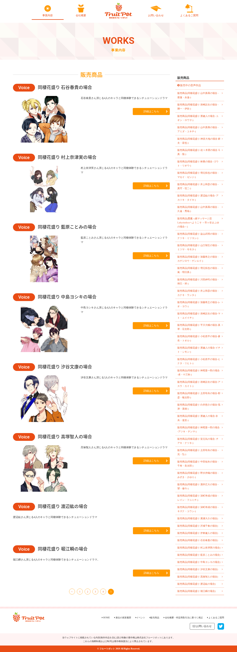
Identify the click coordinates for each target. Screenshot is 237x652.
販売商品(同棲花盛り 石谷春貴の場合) (197, 540)
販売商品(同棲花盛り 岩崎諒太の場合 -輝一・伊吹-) (197, 106)
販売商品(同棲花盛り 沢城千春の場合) (197, 525)
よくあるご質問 (189, 15)
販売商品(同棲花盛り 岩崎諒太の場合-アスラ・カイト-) (198, 384)
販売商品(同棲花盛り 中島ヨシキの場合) (198, 562)
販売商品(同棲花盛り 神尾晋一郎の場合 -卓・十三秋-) (198, 372)
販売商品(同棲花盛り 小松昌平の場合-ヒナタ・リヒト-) (198, 361)
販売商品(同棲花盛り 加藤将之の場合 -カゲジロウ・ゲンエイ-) (197, 258)
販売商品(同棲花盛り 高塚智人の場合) (197, 576)
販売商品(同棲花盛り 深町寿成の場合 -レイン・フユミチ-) (197, 497)
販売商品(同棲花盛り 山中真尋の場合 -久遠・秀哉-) (197, 209)
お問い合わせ (156, 15)
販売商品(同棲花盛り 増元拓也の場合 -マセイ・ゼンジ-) (197, 174)
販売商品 (154, 617)
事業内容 (47, 15)
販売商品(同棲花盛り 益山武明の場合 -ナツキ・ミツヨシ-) (197, 235)
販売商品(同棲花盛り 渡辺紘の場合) (196, 583)
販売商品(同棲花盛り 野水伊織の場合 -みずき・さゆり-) (197, 475)
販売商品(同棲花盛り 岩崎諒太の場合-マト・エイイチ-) (198, 315)
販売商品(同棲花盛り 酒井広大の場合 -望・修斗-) (197, 486)
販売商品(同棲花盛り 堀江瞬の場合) (196, 591)
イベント (140, 617)
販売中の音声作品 (190, 85)
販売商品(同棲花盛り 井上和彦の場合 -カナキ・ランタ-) (197, 292)
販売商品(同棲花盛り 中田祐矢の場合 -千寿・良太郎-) (197, 463)
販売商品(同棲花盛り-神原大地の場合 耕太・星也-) (198, 140)
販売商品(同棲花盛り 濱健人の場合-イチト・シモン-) (198, 349)
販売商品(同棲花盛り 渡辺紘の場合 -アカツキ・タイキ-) (197, 197)
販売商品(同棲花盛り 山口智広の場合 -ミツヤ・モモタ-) (197, 247)
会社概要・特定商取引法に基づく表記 (183, 617)
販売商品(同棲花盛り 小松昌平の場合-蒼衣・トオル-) (198, 338)
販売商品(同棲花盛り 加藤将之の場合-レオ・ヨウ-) (198, 304)
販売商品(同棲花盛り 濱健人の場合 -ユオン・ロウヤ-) (197, 118)
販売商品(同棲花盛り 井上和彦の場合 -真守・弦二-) (197, 186)
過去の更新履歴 (123, 617)
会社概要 (81, 15)
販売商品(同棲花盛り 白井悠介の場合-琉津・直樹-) (198, 406)
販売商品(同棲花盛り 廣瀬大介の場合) (197, 518)
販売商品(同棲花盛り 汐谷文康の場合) (197, 569)
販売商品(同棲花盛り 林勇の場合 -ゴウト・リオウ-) (197, 163)
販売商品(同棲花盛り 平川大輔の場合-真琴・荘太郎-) (198, 327)
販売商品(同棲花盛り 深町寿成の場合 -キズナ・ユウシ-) (197, 509)
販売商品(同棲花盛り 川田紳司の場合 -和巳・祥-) (197, 281)
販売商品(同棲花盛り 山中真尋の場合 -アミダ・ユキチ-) (197, 129)
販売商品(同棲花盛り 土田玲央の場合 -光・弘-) (197, 452)
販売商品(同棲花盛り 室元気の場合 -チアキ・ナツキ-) (197, 441)
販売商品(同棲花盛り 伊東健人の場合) (197, 533)
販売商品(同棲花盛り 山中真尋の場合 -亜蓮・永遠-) (197, 95)
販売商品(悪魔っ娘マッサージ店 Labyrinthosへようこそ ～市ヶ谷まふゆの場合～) (198, 222)
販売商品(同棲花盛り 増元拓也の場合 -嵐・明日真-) (197, 270)
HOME (106, 617)
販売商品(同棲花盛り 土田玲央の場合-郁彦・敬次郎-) (198, 395)
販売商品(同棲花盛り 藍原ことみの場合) (198, 554)
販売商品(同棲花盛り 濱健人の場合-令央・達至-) (197, 418)
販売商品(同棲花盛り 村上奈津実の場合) (198, 547)
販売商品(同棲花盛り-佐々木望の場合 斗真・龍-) (198, 152)
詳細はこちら (151, 111)
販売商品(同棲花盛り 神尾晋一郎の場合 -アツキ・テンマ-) (198, 429)
